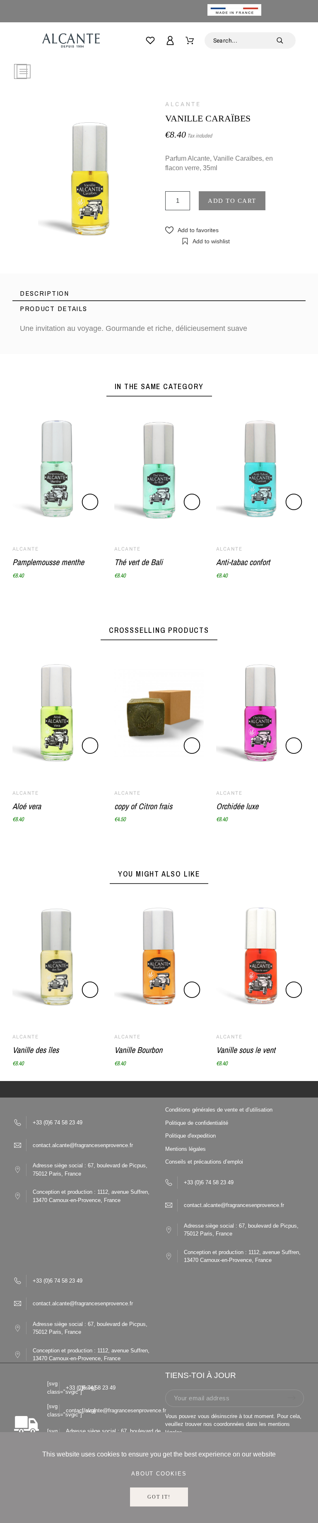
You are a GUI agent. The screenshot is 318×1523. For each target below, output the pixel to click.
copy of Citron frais (143, 806)
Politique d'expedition (190, 1136)
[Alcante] (70, 42)
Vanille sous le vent (245, 1049)
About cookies (159, 1474)
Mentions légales (185, 1149)
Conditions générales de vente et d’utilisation (218, 1110)
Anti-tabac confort (243, 562)
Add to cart (232, 200)
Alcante (183, 104)
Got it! (159, 1497)
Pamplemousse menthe (48, 562)
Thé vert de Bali (138, 562)
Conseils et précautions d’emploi (204, 1162)
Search (285, 40)
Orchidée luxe (237, 806)
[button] (192, 230)
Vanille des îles (35, 1049)
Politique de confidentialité (196, 1123)
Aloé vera (26, 806)
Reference (37, 379)
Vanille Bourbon (138, 1049)
